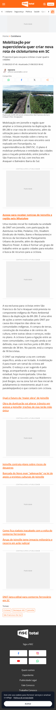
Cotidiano (8, 11)
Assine (50, 4)
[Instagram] (37, 653)
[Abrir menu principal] (3, 4)
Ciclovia (7, 610)
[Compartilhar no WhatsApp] (9, 80)
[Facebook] (18, 653)
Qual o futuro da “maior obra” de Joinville (26, 397)
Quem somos (28, 670)
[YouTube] (18, 661)
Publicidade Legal (28, 680)
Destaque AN (18, 610)
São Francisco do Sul (12, 615)
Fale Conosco (28, 685)
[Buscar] (44, 4)
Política (29, 11)
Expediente (28, 675)
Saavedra (11, 70)
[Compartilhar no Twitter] (35, 80)
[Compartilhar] (48, 80)
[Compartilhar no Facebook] (22, 80)
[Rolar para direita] (48, 11)
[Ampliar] (50, 88)
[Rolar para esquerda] (2, 11)
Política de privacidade (23, 697)
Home (6, 36)
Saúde (36, 11)
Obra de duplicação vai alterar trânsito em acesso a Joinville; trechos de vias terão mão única (27, 407)
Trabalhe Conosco (28, 690)
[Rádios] (53, 12)
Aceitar (28, 703)
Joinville (30, 610)
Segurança (19, 11)
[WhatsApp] (37, 661)
